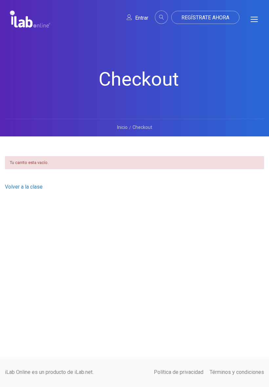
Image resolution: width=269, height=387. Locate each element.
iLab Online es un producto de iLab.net (49, 372)
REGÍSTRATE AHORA (205, 17)
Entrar (141, 18)
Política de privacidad (178, 372)
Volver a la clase (24, 187)
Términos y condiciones (237, 372)
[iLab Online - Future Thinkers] (30, 24)
